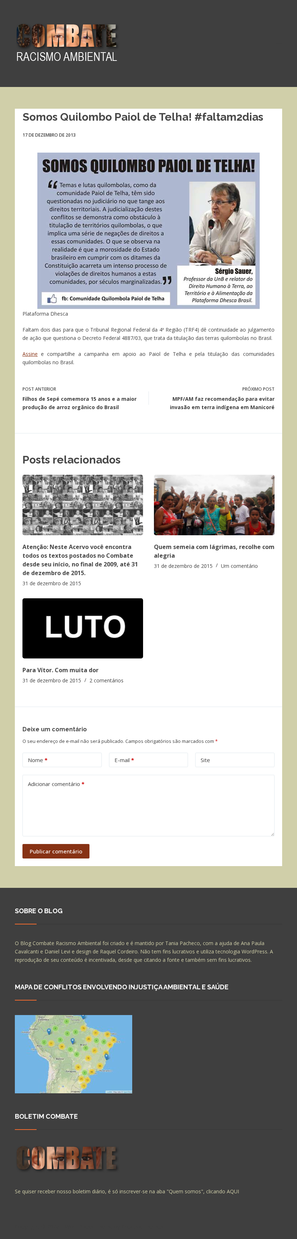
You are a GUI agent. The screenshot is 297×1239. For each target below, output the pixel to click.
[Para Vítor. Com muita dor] (82, 628)
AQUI (233, 1191)
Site (205, 760)
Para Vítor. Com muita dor (60, 670)
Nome (37, 760)
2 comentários (106, 680)
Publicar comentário (56, 851)
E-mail (124, 760)
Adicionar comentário (56, 783)
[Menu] (279, 43)
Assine (30, 353)
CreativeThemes (142, 1226)
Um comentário (239, 565)
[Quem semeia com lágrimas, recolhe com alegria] (214, 505)
